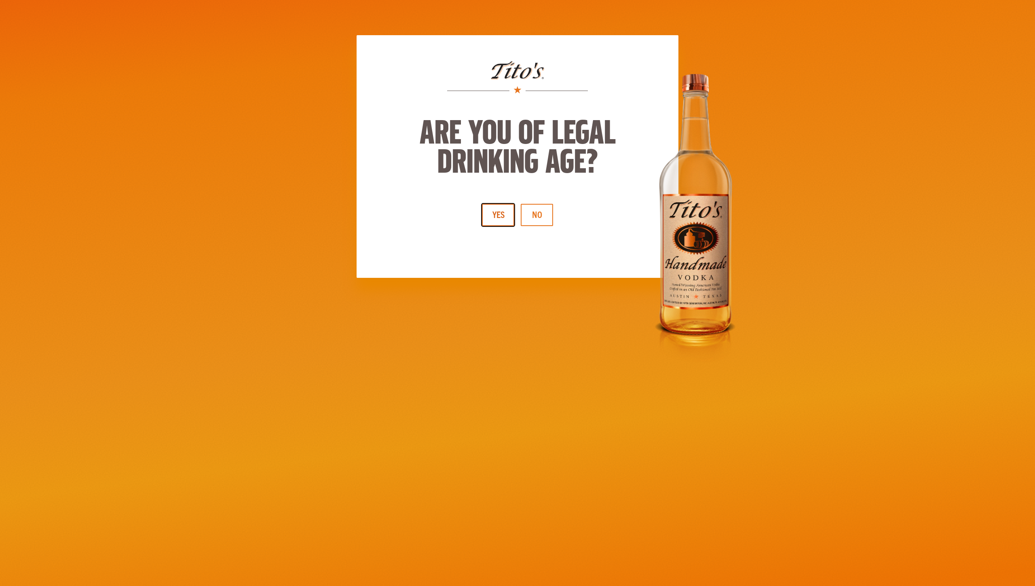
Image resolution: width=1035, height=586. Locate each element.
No (537, 214)
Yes (498, 214)
